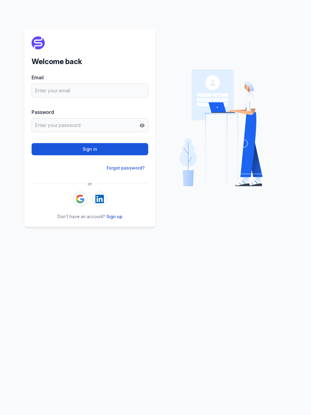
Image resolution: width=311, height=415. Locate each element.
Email (38, 77)
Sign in (90, 149)
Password (43, 112)
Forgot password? (126, 167)
